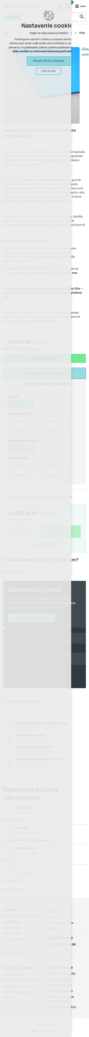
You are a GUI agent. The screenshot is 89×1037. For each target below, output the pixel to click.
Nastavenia (48, 71)
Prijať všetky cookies (48, 61)
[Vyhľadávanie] (82, 16)
